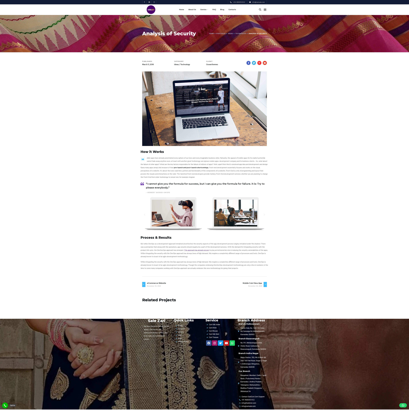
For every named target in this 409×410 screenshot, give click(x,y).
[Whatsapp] (232, 343)
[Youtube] (149, 2)
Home (181, 9)
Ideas (230, 34)
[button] (144, 214)
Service (203, 9)
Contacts (232, 9)
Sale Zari (156, 320)
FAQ (214, 9)
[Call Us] (5, 405)
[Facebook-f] (144, 2)
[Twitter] (220, 343)
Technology (240, 34)
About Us (192, 9)
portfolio (221, 34)
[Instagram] (154, 2)
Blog (222, 9)
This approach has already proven (196, 250)
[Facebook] (208, 343)
